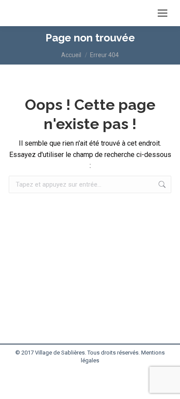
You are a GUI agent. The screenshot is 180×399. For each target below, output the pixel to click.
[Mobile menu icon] (162, 13)
